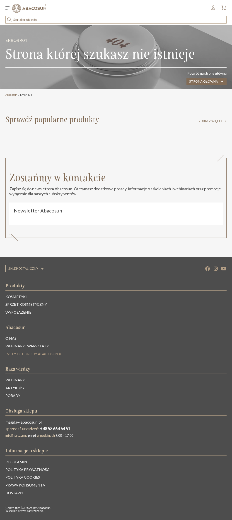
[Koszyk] (223, 9)
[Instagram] (215, 268)
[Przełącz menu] (8, 8)
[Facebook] (207, 268)
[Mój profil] (213, 9)
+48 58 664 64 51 (55, 428)
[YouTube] (224, 268)
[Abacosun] (29, 8)
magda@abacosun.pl (23, 422)
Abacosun (11, 94)
